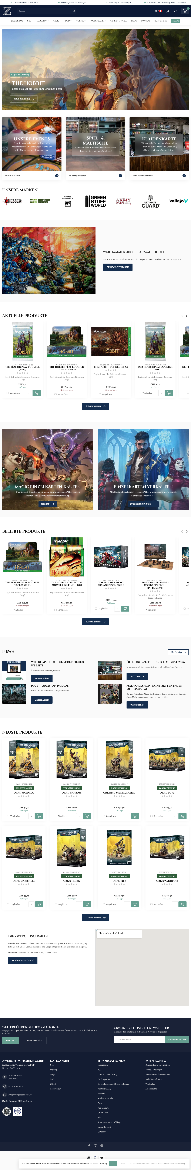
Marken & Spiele (118, 20)
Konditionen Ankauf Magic (109, 1122)
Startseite (17, 20)
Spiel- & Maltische (105, 1098)
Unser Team (103, 1112)
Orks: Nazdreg (24, 793)
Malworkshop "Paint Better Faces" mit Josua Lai (155, 687)
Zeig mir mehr (93, 406)
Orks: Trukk (71, 881)
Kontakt (145, 20)
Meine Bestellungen (153, 1069)
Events (101, 1103)
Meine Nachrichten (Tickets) (157, 1074)
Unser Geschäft (34, 1040)
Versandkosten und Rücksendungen (113, 1084)
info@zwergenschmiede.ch (20, 1094)
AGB (99, 1069)
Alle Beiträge (176, 652)
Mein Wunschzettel (153, 1079)
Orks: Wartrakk (167, 881)
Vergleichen (15, 393)
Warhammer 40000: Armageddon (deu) (111, 584)
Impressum (103, 1065)
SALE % (175, 20)
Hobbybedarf (97, 20)
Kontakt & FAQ (104, 1088)
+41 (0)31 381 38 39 (16, 1086)
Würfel (80, 20)
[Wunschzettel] (175, 11)
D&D (67, 20)
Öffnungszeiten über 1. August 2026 (156, 662)
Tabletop (42, 20)
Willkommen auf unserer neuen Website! (57, 663)
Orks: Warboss (72, 793)
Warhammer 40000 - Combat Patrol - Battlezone (155, 585)
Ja (113, 1163)
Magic (56, 20)
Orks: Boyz (167, 793)
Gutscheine (160, 20)
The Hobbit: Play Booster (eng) (22, 368)
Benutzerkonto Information (157, 1065)
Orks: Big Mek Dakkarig (119, 793)
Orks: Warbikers (24, 881)
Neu (29, 20)
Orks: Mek (119, 881)
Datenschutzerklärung (107, 1074)
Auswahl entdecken (118, 267)
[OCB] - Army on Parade (50, 686)
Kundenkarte (103, 1107)
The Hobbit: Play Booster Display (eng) (67, 368)
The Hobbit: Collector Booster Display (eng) (67, 584)
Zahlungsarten (104, 1079)
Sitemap (101, 1093)
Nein (123, 1163)
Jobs (99, 1117)
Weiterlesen (42, 678)
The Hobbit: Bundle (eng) (111, 367)
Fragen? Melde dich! (23, 960)
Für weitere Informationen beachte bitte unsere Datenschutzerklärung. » (158, 1163)
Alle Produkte (151, 1088)
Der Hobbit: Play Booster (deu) (155, 368)
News (134, 20)
